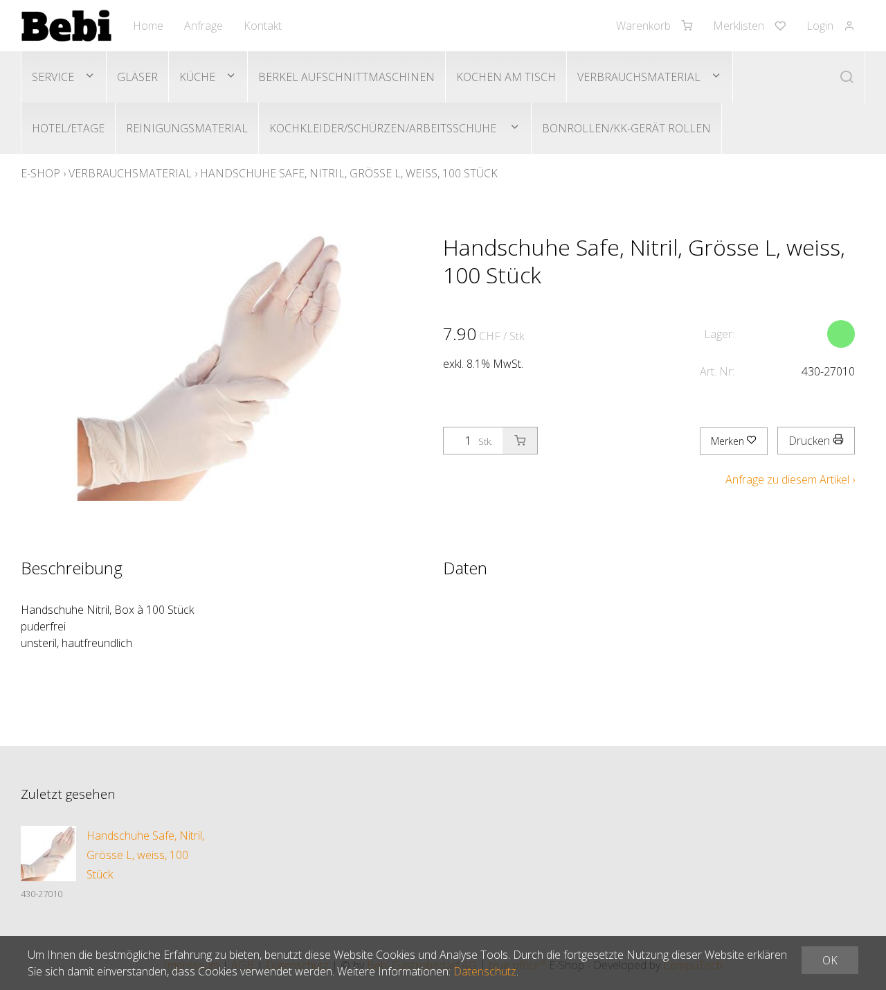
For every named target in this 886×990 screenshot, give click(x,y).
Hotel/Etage (68, 128)
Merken (729, 441)
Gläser (137, 77)
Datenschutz (484, 971)
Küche (197, 77)
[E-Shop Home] (66, 25)
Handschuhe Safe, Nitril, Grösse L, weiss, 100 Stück (349, 173)
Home (148, 25)
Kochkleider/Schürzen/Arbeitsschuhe (384, 128)
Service (53, 77)
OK (830, 960)
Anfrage (203, 25)
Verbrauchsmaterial (638, 77)
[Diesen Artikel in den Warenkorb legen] (520, 440)
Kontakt (263, 25)
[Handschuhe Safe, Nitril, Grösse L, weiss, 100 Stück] (48, 853)
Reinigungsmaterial (187, 128)
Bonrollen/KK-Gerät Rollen (626, 128)
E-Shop (40, 173)
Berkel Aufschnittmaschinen (346, 77)
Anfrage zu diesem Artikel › (790, 479)
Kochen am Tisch (506, 77)
